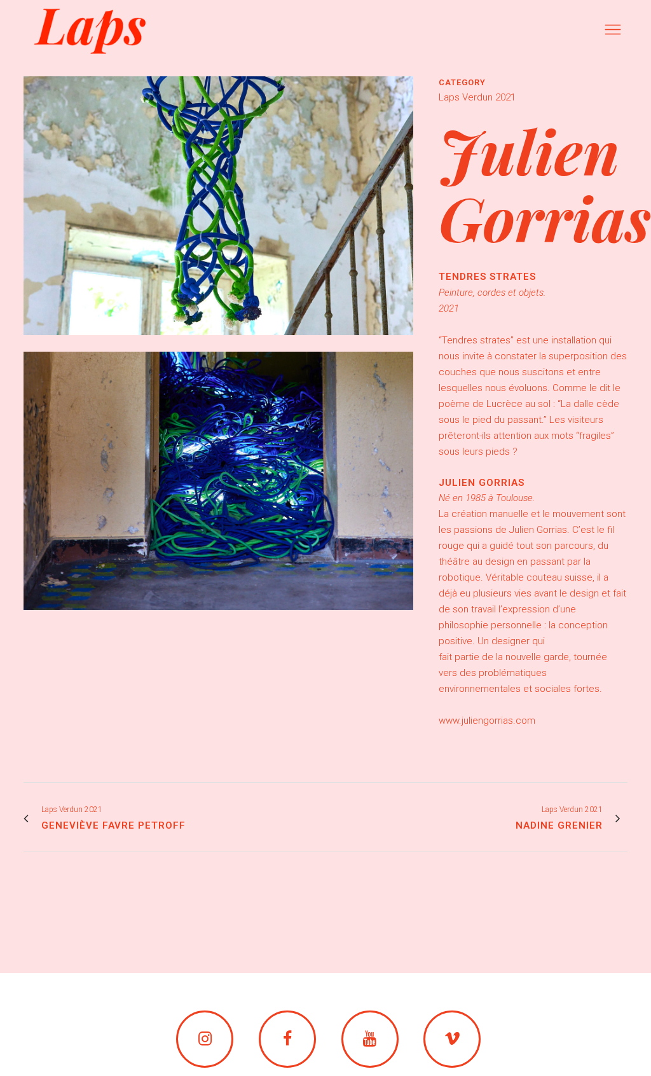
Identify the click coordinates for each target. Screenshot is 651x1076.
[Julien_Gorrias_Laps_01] (218, 343)
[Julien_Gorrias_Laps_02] (218, 618)
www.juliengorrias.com (487, 720)
